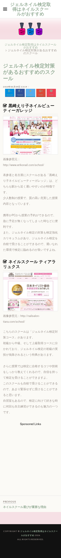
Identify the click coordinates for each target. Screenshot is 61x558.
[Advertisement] (30, 460)
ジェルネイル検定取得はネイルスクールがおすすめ (30, 8)
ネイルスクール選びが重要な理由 (24, 507)
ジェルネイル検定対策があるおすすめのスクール (29, 71)
